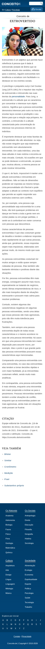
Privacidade (26, 636)
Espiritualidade (31, 579)
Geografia (29, 534)
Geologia (9, 543)
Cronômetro (10, 467)
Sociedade (30, 560)
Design (8, 575)
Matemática (10, 548)
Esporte (28, 584)
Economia (29, 575)
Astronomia (10, 520)
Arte (7, 570)
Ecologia (28, 570)
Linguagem (10, 584)
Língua (8, 579)
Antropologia (30, 516)
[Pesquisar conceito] (41, 3)
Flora (8, 539)
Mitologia (9, 589)
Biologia (9, 525)
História (28, 539)
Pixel (6, 479)
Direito (27, 520)
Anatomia (9, 516)
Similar (7, 460)
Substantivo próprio (14, 485)
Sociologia (29, 543)
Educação (29, 525)
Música (8, 593)
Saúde (27, 598)
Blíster (7, 454)
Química (9, 552)
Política (28, 589)
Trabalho (28, 607)
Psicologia (16, 10)
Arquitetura (10, 566)
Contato (17, 636)
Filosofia (28, 529)
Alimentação (30, 566)
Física (8, 534)
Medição (8, 473)
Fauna (8, 529)
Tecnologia (29, 602)
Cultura (8, 10)
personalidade (18, 96)
